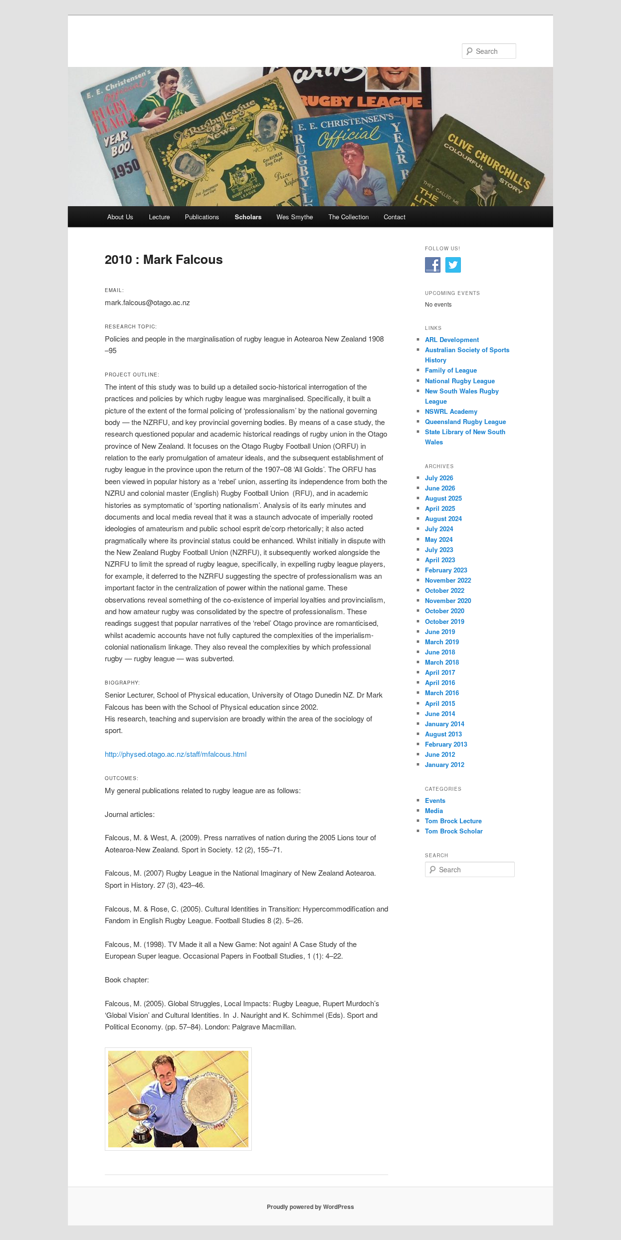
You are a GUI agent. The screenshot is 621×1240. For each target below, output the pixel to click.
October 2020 (444, 610)
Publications (202, 216)
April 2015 (440, 703)
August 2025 (443, 498)
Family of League (451, 370)
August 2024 (443, 518)
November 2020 (448, 600)
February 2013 (446, 744)
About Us (120, 216)
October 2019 (444, 621)
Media (434, 810)
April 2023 (440, 559)
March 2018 (442, 662)
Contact (395, 216)
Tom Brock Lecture (453, 820)
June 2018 (440, 651)
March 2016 (442, 692)
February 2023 (446, 569)
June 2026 (440, 487)
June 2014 (440, 713)
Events (435, 800)
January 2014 (444, 723)
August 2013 (443, 733)
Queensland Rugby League (465, 421)
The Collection (348, 216)
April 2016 (440, 682)
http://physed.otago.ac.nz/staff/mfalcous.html (175, 754)
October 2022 (444, 590)
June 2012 (440, 754)
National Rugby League (460, 380)
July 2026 (439, 477)
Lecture (159, 216)
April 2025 (440, 508)
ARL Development (452, 339)
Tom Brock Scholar (454, 830)
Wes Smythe (295, 216)
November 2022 (448, 580)
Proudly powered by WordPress (310, 1206)
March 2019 (442, 641)
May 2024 (439, 539)
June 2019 (440, 631)
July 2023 (439, 549)
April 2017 (440, 672)
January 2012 (444, 764)
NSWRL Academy (451, 411)
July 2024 (439, 528)
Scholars (248, 216)
